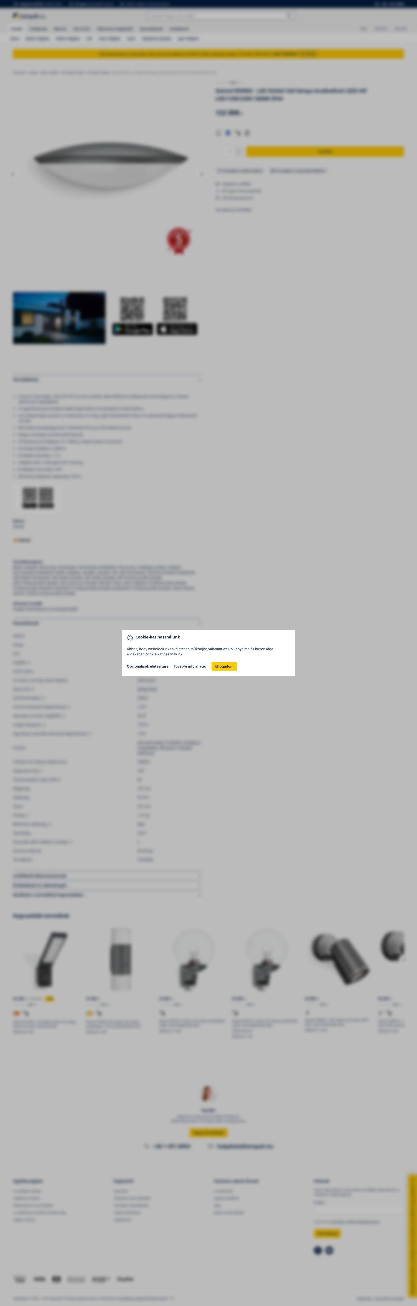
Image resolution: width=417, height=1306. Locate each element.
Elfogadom (224, 666)
